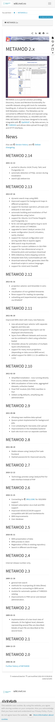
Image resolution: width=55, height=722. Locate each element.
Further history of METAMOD (17, 666)
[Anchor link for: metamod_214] (34, 155)
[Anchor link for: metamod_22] (32, 607)
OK (30, 715)
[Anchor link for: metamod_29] (32, 405)
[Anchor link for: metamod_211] (34, 308)
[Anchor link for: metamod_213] (34, 186)
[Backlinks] (53, 45)
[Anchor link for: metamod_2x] (37, 48)
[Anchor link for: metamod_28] (32, 439)
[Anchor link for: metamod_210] (34, 366)
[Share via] (32, 33)
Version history (22, 144)
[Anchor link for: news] (20, 136)
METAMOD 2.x (22, 13)
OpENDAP (25, 122)
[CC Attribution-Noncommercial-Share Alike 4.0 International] (9, 701)
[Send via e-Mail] (40, 33)
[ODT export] (53, 49)
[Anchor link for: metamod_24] (32, 555)
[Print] (43, 33)
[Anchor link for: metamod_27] (32, 465)
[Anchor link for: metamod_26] (32, 487)
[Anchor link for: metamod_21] (32, 638)
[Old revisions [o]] (53, 41)
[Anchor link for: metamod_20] (32, 654)
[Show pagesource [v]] (53, 37)
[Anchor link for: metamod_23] (32, 571)
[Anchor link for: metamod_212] (34, 274)
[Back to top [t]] (53, 53)
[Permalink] (47, 33)
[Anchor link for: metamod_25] (32, 527)
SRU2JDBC (30, 499)
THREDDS (12, 125)
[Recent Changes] (36, 33)
